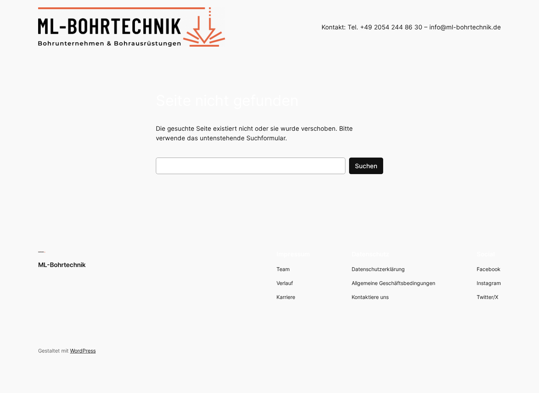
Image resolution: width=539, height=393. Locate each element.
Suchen (366, 166)
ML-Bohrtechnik (62, 264)
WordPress (83, 350)
